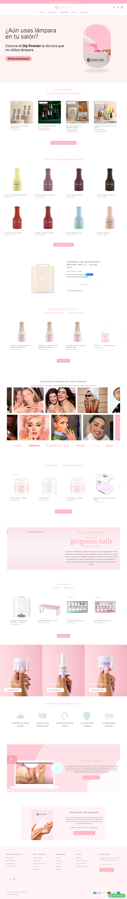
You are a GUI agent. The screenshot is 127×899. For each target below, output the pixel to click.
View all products (63, 244)
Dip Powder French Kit (75, 632)
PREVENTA (53, 12)
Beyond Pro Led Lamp (39, 875)
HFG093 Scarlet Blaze (13, 233)
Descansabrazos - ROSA (47, 632)
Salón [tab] (56, 600)
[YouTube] (14, 890)
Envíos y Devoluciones (82, 872)
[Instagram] (10, 890)
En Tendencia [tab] (51, 465)
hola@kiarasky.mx (10, 875)
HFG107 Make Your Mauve (45, 195)
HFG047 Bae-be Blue (74, 233)
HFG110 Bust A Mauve (74, 195)
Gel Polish (58, 878)
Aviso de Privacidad (81, 875)
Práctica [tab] (69, 600)
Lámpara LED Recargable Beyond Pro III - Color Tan (84, 265)
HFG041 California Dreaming (15, 195)
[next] (122, 115)
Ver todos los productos (63, 142)
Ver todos (63, 360)
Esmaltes (58, 881)
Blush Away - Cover (18, 498)
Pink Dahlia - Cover (74, 498)
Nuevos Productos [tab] (54, 313)
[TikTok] (17, 890)
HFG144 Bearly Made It (106, 195)
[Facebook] (6, 890)
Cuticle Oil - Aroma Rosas (104, 345)
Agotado (84, 284)
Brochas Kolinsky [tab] (73, 465)
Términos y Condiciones (82, 878)
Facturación (79, 869)
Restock (58, 869)
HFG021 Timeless (103, 233)
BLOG (74, 12)
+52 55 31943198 (10, 872)
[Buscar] (118, 7)
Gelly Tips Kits (37, 872)
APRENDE (64, 12)
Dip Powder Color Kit (103, 632)
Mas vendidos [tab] (76, 313)
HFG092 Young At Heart (44, 233)
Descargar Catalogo (84, 844)
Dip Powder (36, 881)
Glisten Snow (43, 498)
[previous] (5, 115)
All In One (35, 878)
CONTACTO (84, 12)
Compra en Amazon (11, 878)
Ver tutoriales (91, 789)
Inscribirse (106, 881)
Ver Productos (63, 511)
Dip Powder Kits (37, 869)
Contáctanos (9, 869)
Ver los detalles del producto (74, 290)
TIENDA (42, 12)
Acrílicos (58, 875)
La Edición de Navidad (47, 126)
